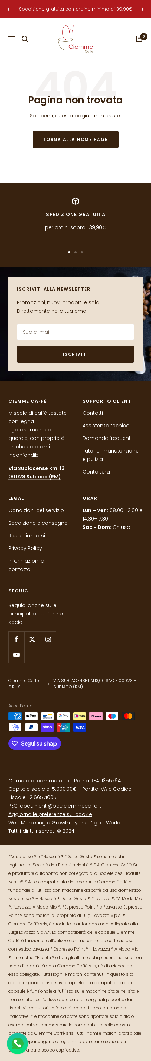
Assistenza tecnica (106, 425)
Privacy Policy (25, 548)
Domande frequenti (107, 438)
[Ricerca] (25, 39)
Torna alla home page (75, 139)
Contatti (93, 412)
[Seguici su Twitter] (32, 639)
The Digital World (99, 822)
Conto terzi (96, 471)
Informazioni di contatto (26, 565)
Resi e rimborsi (26, 535)
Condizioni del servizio (36, 510)
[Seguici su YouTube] (16, 655)
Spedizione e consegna (38, 522)
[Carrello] (139, 39)
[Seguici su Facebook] (16, 639)
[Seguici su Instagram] (48, 639)
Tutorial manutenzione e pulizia (111, 455)
